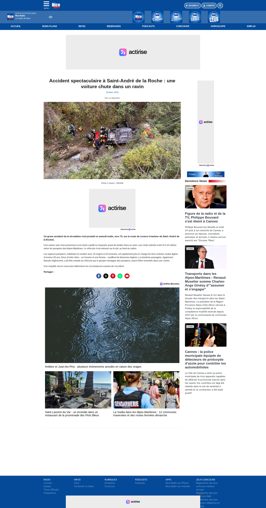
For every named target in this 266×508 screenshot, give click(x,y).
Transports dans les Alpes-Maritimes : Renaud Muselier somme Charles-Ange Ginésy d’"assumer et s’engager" (205, 281)
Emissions (110, 483)
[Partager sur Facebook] (98, 277)
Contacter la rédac (84, 486)
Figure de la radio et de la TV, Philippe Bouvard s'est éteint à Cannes (205, 217)
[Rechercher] (220, 5)
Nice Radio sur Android (178, 486)
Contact (48, 483)
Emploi (251, 26)
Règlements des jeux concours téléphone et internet (208, 503)
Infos (82, 26)
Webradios (114, 26)
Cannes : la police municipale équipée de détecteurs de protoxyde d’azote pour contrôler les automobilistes (205, 359)
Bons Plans (49, 26)
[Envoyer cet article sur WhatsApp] (119, 277)
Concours (182, 26)
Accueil (16, 26)
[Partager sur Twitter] (105, 277)
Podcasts (148, 26)
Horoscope (218, 26)
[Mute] (50, 17)
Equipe (47, 486)
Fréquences (50, 493)
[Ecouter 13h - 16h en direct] (205, 174)
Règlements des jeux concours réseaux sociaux (207, 486)
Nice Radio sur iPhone (177, 483)
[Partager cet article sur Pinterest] (112, 277)
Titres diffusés (51, 489)
